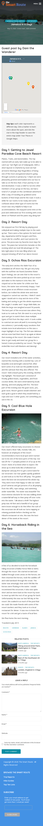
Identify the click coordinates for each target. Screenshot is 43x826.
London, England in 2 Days (29, 670)
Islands (24, 628)
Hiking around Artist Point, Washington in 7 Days (29, 647)
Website (5, 733)
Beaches (6, 628)
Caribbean (15, 628)
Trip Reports (32, 21)
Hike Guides (9, 781)
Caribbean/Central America (15, 21)
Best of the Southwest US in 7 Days (29, 659)
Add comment (31, 29)
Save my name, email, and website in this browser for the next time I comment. (22, 744)
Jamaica (33, 628)
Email (4, 724)
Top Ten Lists (9, 784)
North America (23, 643)
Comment (6, 692)
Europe (20, 667)
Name (4, 715)
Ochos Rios (7, 632)
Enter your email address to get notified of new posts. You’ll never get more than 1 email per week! (17, 800)
